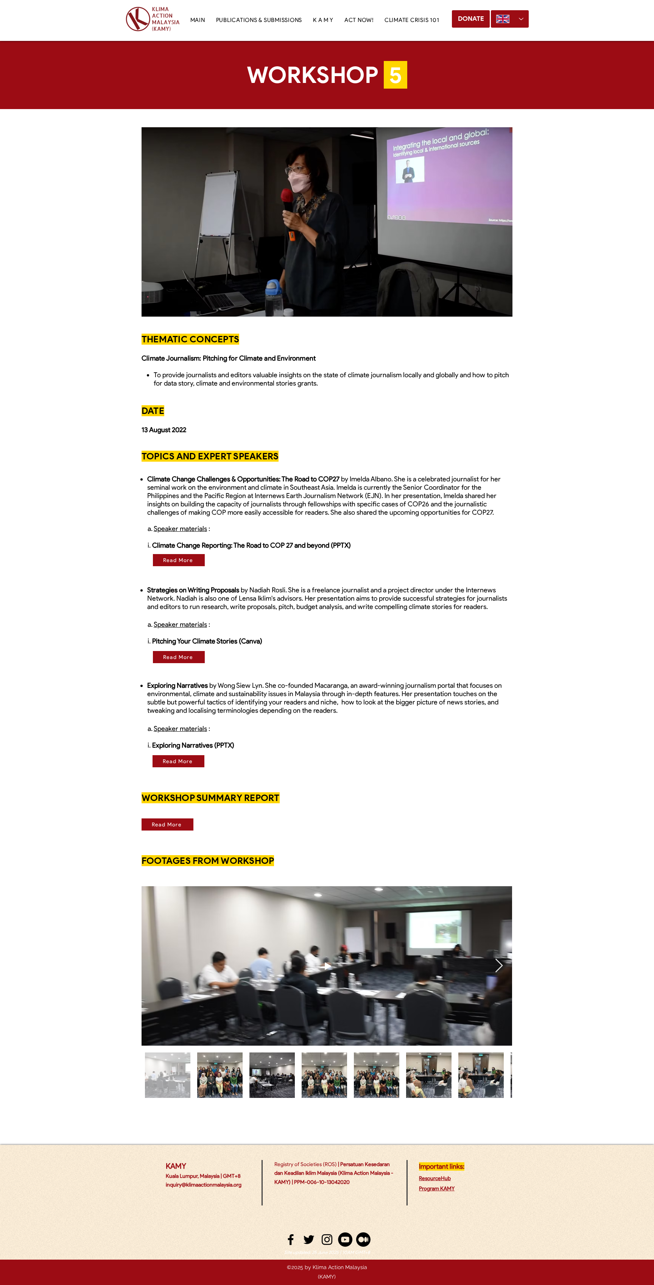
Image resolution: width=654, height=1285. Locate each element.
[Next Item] (499, 966)
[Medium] (363, 1239)
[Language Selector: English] (510, 19)
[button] (323, 20)
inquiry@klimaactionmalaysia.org (203, 1185)
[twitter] (309, 1239)
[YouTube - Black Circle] (345, 1239)
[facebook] (290, 1239)
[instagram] (327, 1239)
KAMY (176, 1166)
